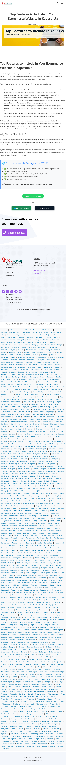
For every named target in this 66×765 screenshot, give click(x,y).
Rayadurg (49, 602)
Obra (56, 526)
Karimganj (13, 419)
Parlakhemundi (37, 545)
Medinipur (24, 476)
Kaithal (3, 414)
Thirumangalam (16, 696)
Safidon (38, 612)
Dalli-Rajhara (5, 377)
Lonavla (35, 439)
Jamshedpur (14, 409)
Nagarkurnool (40, 496)
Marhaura (61, 469)
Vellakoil (4, 731)
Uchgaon (22, 714)
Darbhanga (16, 377)
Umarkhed (4, 719)
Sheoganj (35, 644)
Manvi (20, 469)
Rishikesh (11, 607)
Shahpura (49, 640)
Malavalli (21, 454)
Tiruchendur (6, 704)
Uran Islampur (13, 721)
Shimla (3, 649)
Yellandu (10, 746)
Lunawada (29, 441)
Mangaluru (41, 464)
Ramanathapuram (7, 592)
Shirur (31, 649)
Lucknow (4, 441)
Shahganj (20, 640)
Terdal (11, 692)
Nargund (34, 508)
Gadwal (34, 389)
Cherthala (12, 372)
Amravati (48, 337)
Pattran (59, 550)
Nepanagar (42, 518)
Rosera (3, 610)
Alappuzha (10, 335)
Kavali (38, 422)
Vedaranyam (55, 729)
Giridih (19, 392)
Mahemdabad (29, 449)
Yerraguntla (30, 746)
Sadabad (45, 610)
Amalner (21, 337)
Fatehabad (32, 387)
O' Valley (50, 526)
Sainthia (32, 617)
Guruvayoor (30, 397)
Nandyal (13, 506)
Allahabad (57, 335)
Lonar (29, 439)
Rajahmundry (5, 585)
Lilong (58, 436)
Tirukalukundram (42, 704)
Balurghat (48, 350)
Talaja (61, 682)
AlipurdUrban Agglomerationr (33, 335)
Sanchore (46, 622)
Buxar (40, 367)
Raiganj (60, 580)
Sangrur (55, 625)
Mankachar (50, 466)
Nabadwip (35, 493)
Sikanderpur (12, 657)
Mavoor (33, 474)
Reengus (4, 605)
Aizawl (46, 332)
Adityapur (36, 330)
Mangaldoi (31, 464)
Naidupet (51, 498)
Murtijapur (24, 491)
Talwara (50, 684)
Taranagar (35, 687)
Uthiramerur (5, 724)
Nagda (57, 496)
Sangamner (13, 625)
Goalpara (27, 392)
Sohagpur (18, 667)
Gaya (13, 392)
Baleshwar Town (31, 350)
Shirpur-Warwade (20, 649)
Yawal (3, 746)
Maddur (15, 444)
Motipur (4, 486)
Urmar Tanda (35, 721)
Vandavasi (52, 726)
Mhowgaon (29, 478)
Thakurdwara (27, 692)
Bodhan (57, 365)
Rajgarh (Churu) (13, 587)
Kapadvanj (50, 417)
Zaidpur (44, 746)
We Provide (20, 309)
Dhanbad (32, 379)
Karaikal (5, 419)
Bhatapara (30, 360)
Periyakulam (54, 555)
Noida (26, 523)
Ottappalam (41, 528)
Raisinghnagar (43, 582)
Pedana (41, 553)
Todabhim (51, 709)
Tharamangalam (40, 694)
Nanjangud (29, 506)
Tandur (10, 687)
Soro (34, 669)
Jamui (22, 409)
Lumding (21, 441)
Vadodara (13, 726)
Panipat (45, 540)
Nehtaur (4, 518)
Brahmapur (31, 367)
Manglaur (4, 466)
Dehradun (50, 377)
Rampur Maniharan (26, 595)
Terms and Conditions (13, 297)
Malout (12, 456)
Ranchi (20, 597)
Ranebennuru (29, 597)
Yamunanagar (42, 744)
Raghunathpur (34, 580)
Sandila (54, 622)
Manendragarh (14, 464)
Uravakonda (24, 721)
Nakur (46, 501)
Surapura (21, 679)
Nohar (20, 523)
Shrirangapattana (55, 652)
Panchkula (40, 538)
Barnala (59, 352)
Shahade (58, 637)
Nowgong (13, 526)
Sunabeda (32, 677)
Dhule (27, 382)
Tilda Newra (24, 701)
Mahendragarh (41, 449)
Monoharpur (17, 483)
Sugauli (31, 674)
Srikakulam (5, 672)
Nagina (12, 498)
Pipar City (36, 563)
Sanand (30, 622)
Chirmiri (13, 374)
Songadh (12, 669)
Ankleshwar (11, 342)
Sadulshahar (29, 612)
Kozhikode (4, 431)
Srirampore (43, 672)
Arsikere (52, 342)
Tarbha (51, 687)
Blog (7, 270)
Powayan (44, 568)
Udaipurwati (39, 714)
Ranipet (62, 597)
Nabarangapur (45, 493)
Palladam (34, 535)
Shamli (13, 642)
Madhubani (34, 444)
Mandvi (58, 461)
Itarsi (10, 404)
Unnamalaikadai (47, 719)
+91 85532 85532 (39, 270)
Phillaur (3, 560)
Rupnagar (28, 610)
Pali (10, 535)
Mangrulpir (22, 466)
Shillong (57, 647)
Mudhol (49, 486)
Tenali (37, 689)
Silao (47, 657)
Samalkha (17, 620)
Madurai (5, 446)
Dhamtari (24, 379)
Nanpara (48, 506)
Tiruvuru (17, 709)
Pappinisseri (30, 543)
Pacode (19, 531)
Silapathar (55, 657)
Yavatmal (59, 744)
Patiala (27, 550)
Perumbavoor (27, 558)
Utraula (14, 724)
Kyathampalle (40, 431)
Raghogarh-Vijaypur (7, 580)
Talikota (25, 684)
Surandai (12, 679)
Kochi (21, 426)
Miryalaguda (5, 481)
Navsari (46, 513)
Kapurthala (60, 417)
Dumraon (18, 384)
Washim (19, 744)
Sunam (40, 677)
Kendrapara (58, 422)
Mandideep (33, 461)
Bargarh (26, 352)
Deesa (42, 377)
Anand (29, 340)
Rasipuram (6, 600)
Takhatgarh (47, 682)
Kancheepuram (6, 417)
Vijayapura (4, 734)
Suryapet (18, 682)
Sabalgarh (37, 610)
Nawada (4, 516)
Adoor (50, 330)
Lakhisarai (38, 434)
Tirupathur (14, 706)
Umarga (46, 716)
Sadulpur (20, 612)
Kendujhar (4, 424)
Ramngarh (5, 595)
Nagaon (12, 496)
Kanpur (42, 417)
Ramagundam (44, 590)
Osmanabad (30, 528)
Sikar (42, 657)
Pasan (16, 548)
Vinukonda (59, 734)
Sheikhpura (5, 644)
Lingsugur (11, 439)
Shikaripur (21, 647)
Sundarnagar (59, 677)
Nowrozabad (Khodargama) (28, 526)
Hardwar (32, 399)
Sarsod (18, 630)
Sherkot (4, 647)
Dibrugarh (41, 382)
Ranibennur (53, 597)
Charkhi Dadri (47, 369)
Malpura (20, 456)
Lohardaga (20, 439)
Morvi (52, 483)
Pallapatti (43, 535)
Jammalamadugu (45, 407)
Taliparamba (35, 684)
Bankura (57, 350)
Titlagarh (34, 709)
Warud (12, 744)
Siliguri (10, 659)
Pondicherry (49, 565)
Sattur (20, 632)
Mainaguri (32, 451)
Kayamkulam (47, 422)
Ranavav (13, 597)
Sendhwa (60, 635)
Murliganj (4, 491)
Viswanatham (60, 736)
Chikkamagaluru (31, 372)
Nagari (31, 496)
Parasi (4, 545)
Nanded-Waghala (28, 503)
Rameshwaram (29, 592)
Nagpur (26, 498)
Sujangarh (40, 674)
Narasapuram (58, 506)
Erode (49, 384)
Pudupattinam (35, 570)
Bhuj (29, 365)
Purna (4, 575)
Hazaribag (41, 399)
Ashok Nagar (44, 345)
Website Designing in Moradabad (37, 309)
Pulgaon (54, 570)
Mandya (4, 464)
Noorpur (50, 523)
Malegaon (36, 454)
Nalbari (53, 501)
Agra (18, 332)
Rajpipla (47, 587)
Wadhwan (50, 739)
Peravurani (20, 555)
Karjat (32, 419)
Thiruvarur (30, 699)
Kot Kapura (18, 429)
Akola (59, 332)
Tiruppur (30, 706)
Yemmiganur (20, 746)
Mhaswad (4, 478)
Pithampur (4, 565)
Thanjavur (22, 694)
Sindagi (39, 659)
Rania (45, 597)
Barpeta (4, 355)
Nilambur (27, 521)
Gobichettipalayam (39, 392)
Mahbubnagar (17, 449)
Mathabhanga (50, 471)
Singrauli (4, 662)
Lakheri (20, 434)
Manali (46, 456)
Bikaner (35, 365)
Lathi (45, 436)
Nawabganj (55, 513)
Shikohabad (48, 647)
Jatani (28, 409)
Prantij (51, 568)
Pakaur (58, 531)
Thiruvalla (54, 696)
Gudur (42, 394)
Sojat (32, 667)
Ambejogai (29, 337)
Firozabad (60, 387)
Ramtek (58, 595)
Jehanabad (36, 409)
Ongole (16, 528)
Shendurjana (15, 644)
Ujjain (40, 716)
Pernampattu (16, 558)
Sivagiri (60, 664)
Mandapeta (54, 459)
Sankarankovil (6, 627)
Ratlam (41, 600)
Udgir (47, 714)
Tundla (3, 714)
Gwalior (48, 397)
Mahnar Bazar (7, 451)
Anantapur (37, 340)
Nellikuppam (24, 518)
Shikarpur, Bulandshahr (34, 647)
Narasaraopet (5, 508)
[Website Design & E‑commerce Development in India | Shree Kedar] (7, 3)
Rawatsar (21, 602)
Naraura (15, 508)
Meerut (32, 476)
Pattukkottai (5, 553)
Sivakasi (4, 667)
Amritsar (4, 340)
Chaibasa (57, 367)
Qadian (10, 578)
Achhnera (13, 330)
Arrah (45, 342)
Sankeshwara (24, 627)
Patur (14, 553)
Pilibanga (56, 560)
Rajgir (22, 587)
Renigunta (18, 605)
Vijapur (56, 731)
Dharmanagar (42, 379)
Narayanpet (24, 508)
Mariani (4, 471)
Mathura (61, 471)
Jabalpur (17, 404)
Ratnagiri (49, 600)
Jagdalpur (25, 404)
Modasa (23, 481)
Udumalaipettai (17, 716)
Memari (47, 476)
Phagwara (44, 558)
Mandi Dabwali (22, 461)
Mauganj (15, 474)
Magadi (12, 446)
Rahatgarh (45, 580)
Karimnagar (23, 419)
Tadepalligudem (28, 682)
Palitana (26, 535)
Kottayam (39, 429)
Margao (43, 469)
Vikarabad (24, 734)
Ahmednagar (37, 332)
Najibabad (30, 501)
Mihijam (38, 478)
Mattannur (6, 474)
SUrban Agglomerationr (49, 679)
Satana (40, 630)
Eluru (32, 384)
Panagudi (14, 538)
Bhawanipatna (51, 360)
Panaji (22, 538)
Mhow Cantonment (16, 478)
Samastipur (42, 620)
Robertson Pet (38, 607)
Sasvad (33, 630)
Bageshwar (32, 347)
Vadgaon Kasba (45, 724)
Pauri (26, 553)
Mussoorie (56, 491)
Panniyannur (5, 543)
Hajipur (62, 397)
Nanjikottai (39, 506)
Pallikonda (51, 535)
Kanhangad (26, 417)
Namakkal (17, 503)
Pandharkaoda (59, 538)
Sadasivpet (4, 612)
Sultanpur (14, 677)
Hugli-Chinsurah (29, 402)
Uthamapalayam (57, 721)
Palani (34, 533)
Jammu (55, 407)
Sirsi (11, 664)
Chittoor (21, 374)
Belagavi (35, 355)
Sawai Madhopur (24, 635)
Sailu (25, 617)
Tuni (9, 714)
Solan (38, 667)
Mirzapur (15, 481)
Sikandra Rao (23, 657)
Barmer (51, 352)
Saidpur (12, 617)
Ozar (48, 528)
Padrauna (43, 531)
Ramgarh (52, 592)
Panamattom (30, 538)
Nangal (21, 506)
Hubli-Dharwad (16, 402)
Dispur (3, 384)
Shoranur (24, 652)
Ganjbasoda (5, 392)
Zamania (52, 746)
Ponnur (11, 568)
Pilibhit (3, 563)
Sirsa (61, 662)
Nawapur (23, 516)
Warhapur (50, 741)
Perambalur (10, 555)
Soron (40, 669)
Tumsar (59, 711)
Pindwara (20, 563)
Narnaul (61, 508)
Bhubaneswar (20, 365)
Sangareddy (23, 625)
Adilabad (28, 330)
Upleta (3, 721)
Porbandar (19, 568)
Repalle (41, 605)
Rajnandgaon (38, 587)
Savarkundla (5, 635)
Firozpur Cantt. (15, 389)
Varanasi (20, 729)
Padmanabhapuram (31, 531)
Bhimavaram (38, 362)
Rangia (38, 597)
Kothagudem (29, 429)
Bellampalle (44, 355)
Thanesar (4, 694)
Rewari (3, 607)
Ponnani (58, 565)
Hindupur (50, 399)
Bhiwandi (48, 362)
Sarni (11, 630)
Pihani (42, 560)
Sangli (40, 625)
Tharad (30, 694)
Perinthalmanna (42, 555)
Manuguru (11, 469)
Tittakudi (42, 709)
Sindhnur (55, 659)
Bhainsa (5, 360)
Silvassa (23, 659)
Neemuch (56, 516)
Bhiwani (56, 362)
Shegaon (53, 642)
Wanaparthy (5, 741)
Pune (27, 573)
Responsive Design (10, 90)
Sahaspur (31, 615)
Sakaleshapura (42, 617)
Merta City (55, 476)
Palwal (59, 535)
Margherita (52, 469)
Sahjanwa (4, 617)
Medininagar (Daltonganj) (9, 476)
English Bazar (40, 384)
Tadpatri (38, 682)
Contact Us (37, 273)
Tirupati (22, 706)
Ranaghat (4, 597)
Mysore (26, 493)
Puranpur (55, 573)
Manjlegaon (40, 466)
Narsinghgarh (7, 511)
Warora (4, 744)
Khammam (36, 424)
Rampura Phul (39, 595)
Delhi (8, 379)
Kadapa (35, 412)
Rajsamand (5, 590)
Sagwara (4, 615)
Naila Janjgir (5, 501)
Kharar (62, 424)
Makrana (53, 451)
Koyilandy (55, 429)
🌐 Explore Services (21, 208)
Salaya (57, 617)
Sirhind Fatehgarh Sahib (31, 662)
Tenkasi (43, 689)
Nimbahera (43, 521)
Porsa (28, 568)
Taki (55, 682)
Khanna (45, 424)
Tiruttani (44, 706)
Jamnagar (4, 409)
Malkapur (4, 456)
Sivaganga (52, 664)
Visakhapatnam (40, 736)
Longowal (44, 439)
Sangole (47, 625)
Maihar (24, 451)
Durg (26, 384)
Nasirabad (43, 511)
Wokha (26, 744)
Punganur (35, 573)
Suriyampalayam (6, 682)
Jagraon (43, 404)
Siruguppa (18, 664)
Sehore (52, 635)
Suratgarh (35, 679)
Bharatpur (13, 360)
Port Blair (35, 568)
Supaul (4, 679)
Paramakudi (48, 543)
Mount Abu (12, 486)
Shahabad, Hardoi (32, 637)
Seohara (4, 637)
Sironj (56, 662)
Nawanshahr (13, 516)
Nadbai (62, 493)
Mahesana (52, 449)
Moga (40, 481)
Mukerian (58, 486)
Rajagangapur (55, 582)
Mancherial (23, 459)
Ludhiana (13, 441)
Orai (22, 528)
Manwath (27, 469)
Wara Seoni (24, 741)
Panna (52, 540)
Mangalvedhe (51, 464)
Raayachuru (19, 578)
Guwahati (40, 397)
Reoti (35, 605)
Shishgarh (38, 649)
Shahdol (12, 640)
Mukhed (4, 488)
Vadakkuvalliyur (25, 724)
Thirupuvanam (29, 696)
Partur (52, 545)
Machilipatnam (56, 441)
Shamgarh (4, 642)
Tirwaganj (25, 709)
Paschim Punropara (26, 548)
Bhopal (11, 365)
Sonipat (20, 669)
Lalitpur (26, 436)
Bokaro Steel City (6, 367)
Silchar (3, 659)
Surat (28, 679)
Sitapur (35, 664)
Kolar (45, 426)
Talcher (3, 684)
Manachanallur (36, 456)
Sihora (3, 657)
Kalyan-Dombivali (37, 414)
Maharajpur (52, 446)
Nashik (36, 511)
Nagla (19, 498)
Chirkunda (4, 374)
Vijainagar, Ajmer (46, 731)
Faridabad (4, 387)
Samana (33, 620)
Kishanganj (13, 426)
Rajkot (29, 587)
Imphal (59, 402)
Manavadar (5, 459)
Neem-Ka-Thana (45, 516)
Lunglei (38, 441)
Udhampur (6, 716)
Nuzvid (42, 526)
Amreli (56, 337)
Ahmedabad (27, 332)
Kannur (35, 417)
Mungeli (52, 488)
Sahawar (48, 615)
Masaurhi (41, 471)
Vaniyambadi (5, 729)
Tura (14, 714)
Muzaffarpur (17, 493)
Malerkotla (45, 454)
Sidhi (33, 654)
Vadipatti (55, 724)
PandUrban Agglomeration (31, 540)
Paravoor (12, 545)
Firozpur (5, 389)
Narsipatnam (18, 511)
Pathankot (4, 550)
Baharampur (54, 347)
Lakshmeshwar (49, 434)
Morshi (45, 483)
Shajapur (57, 640)
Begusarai (27, 355)
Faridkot (13, 387)
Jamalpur (34, 407)
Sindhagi (47, 659)
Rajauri (52, 585)
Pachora (4, 531)
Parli (45, 545)
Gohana (4, 394)
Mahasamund (5, 449)
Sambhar (5, 622)
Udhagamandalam (58, 714)
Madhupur (52, 444)
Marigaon (13, 471)
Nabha (55, 493)
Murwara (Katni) (36, 491)
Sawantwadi (36, 635)
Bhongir (4, 365)
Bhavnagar (40, 360)
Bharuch (22, 360)
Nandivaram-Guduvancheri (45, 503)
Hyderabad (40, 402)
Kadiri (42, 412)
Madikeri (62, 444)
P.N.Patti (55, 528)
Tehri (20, 689)
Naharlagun (42, 498)
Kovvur (47, 429)
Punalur (14, 573)
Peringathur (30, 555)
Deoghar (15, 379)
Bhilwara (29, 362)
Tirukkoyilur (54, 704)
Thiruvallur (4, 699)
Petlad (37, 558)
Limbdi (3, 439)
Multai (28, 488)
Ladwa (4, 434)
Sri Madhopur (57, 669)
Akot (2, 335)
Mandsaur (49, 461)
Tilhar (32, 701)
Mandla (41, 461)
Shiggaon (12, 647)
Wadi (57, 739)
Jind (15, 412)
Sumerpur (23, 677)
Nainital (14, 501)
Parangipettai (59, 543)
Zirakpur (61, 746)
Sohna (26, 667)
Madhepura (24, 444)
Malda (29, 454)
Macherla (46, 441)
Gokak (11, 394)
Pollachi (34, 565)
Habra (55, 397)
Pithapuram (15, 565)
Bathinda (18, 355)
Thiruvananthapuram (18, 699)
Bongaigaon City (20, 367)
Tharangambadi (53, 694)
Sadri (12, 612)
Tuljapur (37, 711)
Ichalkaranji (50, 402)
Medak (53, 474)
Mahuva (16, 451)
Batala (11, 355)
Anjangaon (55, 340)
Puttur (3, 578)
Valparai (37, 726)
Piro (60, 563)
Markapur (22, 471)
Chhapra (21, 372)
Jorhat (28, 412)
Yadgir (34, 744)
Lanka (40, 436)
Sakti (50, 617)
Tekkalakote (28, 689)
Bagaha (23, 347)
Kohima (38, 426)
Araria (39, 342)
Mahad (20, 446)
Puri (62, 573)
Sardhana (4, 630)
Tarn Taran (4, 689)
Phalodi (53, 558)
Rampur (14, 595)
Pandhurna (16, 540)
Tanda (3, 687)
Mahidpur (61, 449)
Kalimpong (20, 414)
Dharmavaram (54, 379)
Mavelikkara (24, 474)
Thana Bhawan (51, 692)
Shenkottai (25, 644)
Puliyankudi (5, 573)
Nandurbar (5, 506)
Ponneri (4, 568)
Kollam (59, 426)
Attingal (59, 345)
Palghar (3, 535)
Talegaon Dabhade (15, 684)
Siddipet (27, 654)
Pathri (21, 550)
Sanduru (4, 625)
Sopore (27, 669)
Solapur (45, 667)
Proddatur (13, 570)
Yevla (38, 746)
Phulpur (28, 560)
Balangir (20, 350)
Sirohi (49, 662)
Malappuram (12, 454)
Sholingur (15, 652)
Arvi (14, 345)
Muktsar (12, 488)
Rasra (14, 600)
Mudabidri (22, 486)
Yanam (52, 744)
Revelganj (49, 605)
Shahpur (40, 640)
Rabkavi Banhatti (31, 578)
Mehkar (39, 476)
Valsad (44, 726)
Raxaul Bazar (30, 602)
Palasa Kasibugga (52, 533)
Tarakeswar (26, 687)
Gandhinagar (44, 389)
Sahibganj (56, 615)
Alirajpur (48, 335)
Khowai (4, 426)
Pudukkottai (24, 570)
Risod (19, 607)
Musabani (47, 491)
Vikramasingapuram (36, 734)
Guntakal (56, 394)
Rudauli (10, 610)
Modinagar (31, 481)
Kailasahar (60, 412)
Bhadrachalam (42, 357)
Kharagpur (53, 424)
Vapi (13, 729)
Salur (9, 620)
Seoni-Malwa (19, 637)
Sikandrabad (34, 657)
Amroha (12, 340)
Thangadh (13, 694)
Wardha (42, 741)
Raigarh (3, 582)
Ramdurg (19, 592)
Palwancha (4, 538)
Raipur (18, 582)
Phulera (20, 560)
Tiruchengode (17, 704)
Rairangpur (26, 582)
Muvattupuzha (6, 493)
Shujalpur (4, 654)
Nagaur (50, 496)
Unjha (38, 719)
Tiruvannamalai (55, 706)
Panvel (22, 543)
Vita (3, 739)
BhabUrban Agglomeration (26, 357)
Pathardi (13, 550)
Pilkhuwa (11, 563)
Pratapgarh (60, 568)
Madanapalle (5, 444)
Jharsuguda (61, 409)
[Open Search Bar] (57, 3)
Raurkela (57, 600)
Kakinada (11, 414)
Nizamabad (11, 523)
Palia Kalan (17, 535)
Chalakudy (4, 369)
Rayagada (58, 602)
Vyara (30, 739)
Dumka (10, 384)
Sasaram (26, 630)
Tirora (63, 701)
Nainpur (21, 501)
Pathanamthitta (55, 548)
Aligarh (18, 335)
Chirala (53, 372)
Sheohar (43, 644)
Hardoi (24, 399)
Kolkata (52, 426)
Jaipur (57, 404)
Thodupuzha (41, 699)
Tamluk (58, 684)
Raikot (11, 582)
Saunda (27, 632)
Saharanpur (13, 615)
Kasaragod (59, 419)
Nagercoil (4, 498)
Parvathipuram (6, 548)
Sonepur (4, 669)
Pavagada (33, 553)
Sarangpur (43, 627)
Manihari (31, 466)
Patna (34, 550)
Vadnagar (4, 726)
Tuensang (28, 711)
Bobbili (50, 365)
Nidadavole (17, 521)
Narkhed (53, 508)
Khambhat (27, 424)
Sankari (15, 627)
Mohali (46, 481)
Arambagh (31, 342)
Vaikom (29, 726)
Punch (21, 573)
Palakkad (18, 533)
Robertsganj (27, 607)
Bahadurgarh (42, 347)
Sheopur (51, 644)
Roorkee (55, 607)
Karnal (38, 419)
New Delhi (51, 518)
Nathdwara (53, 511)
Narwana (28, 511)
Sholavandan (5, 652)
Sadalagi (53, 610)
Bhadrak (52, 357)
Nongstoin (41, 523)
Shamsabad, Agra (23, 642)
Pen (2, 555)
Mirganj (58, 478)
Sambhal (61, 620)
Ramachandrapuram (31, 590)
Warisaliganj (60, 741)
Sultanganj (4, 677)
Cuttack (57, 374)
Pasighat (38, 548)
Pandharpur (6, 540)
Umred (23, 719)
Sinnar (12, 662)
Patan (45, 548)
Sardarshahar (53, 627)
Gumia (49, 394)
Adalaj (20, 330)
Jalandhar (4, 407)
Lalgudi (19, 436)
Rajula (13, 590)
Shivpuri (57, 649)
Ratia (34, 600)
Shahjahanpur (30, 640)
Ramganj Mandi (42, 592)
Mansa (3, 469)
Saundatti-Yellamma (38, 632)
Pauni (20, 553)
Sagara (59, 612)
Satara (47, 630)
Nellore (33, 518)
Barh (33, 352)
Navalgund (38, 513)
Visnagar (50, 736)
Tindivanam (40, 701)
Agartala (12, 332)
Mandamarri (44, 459)
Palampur (26, 533)
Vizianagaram (11, 739)
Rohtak (47, 607)
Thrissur (58, 699)
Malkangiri (55, 454)
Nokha (33, 523)
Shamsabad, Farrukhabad (39, 642)
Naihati (59, 498)
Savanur (57, 632)
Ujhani (33, 716)
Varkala (28, 729)
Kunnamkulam (21, 431)
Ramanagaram (57, 590)
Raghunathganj (22, 580)
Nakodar (39, 501)
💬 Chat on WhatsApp (33, 196)
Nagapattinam (22, 496)
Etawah (56, 384)
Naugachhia (5, 513)
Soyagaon (48, 669)
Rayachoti (40, 602)
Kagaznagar (50, 412)
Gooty (18, 394)
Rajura (20, 590)
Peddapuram (50, 553)
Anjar (3, 342)
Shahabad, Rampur (46, 637)
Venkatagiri (20, 731)
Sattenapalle (12, 632)
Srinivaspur (33, 672)
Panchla (48, 538)
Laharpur (12, 434)
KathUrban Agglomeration (18, 422)
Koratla (3, 429)
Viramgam (4, 736)
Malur (27, 456)
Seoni (11, 637)
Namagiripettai (6, 503)
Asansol (27, 345)
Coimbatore (49, 374)
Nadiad (4, 496)
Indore (3, 404)
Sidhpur (40, 654)
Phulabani (12, 560)
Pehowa (60, 553)
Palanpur (42, 533)
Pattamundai (50, 550)
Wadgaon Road (39, 739)
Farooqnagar (22, 387)
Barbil (19, 352)
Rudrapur (19, 610)
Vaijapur (21, 726)
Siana (12, 654)
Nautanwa (28, 513)
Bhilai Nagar (19, 362)
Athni (53, 345)
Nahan (33, 498)
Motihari (59, 483)
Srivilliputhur (23, 674)
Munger (59, 488)
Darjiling (25, 377)
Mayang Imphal (43, 474)
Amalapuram (12, 337)
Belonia (53, 355)
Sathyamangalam (57, 630)
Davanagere (34, 377)
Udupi (27, 716)
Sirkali (43, 662)
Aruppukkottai (6, 345)
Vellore (11, 731)
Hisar (57, 399)
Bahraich (4, 350)
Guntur (3, 397)
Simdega (31, 659)
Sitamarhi (27, 664)
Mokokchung (5, 483)
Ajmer (53, 332)
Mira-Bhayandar (48, 478)
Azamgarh (15, 347)
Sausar (50, 632)
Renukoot (27, 605)
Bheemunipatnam (7, 362)
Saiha (19, 617)
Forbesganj (26, 389)
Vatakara (46, 729)
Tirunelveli (4, 706)
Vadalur (34, 724)
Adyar (57, 330)
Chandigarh (24, 369)
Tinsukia (49, 701)
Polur (41, 565)
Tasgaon (13, 689)
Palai (10, 533)
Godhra (60, 392)
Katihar (31, 422)
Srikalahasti (15, 672)
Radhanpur (42, 578)
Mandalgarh (34, 459)
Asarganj (35, 345)
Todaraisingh (5, 711)
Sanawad (38, 622)
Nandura (59, 503)
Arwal (20, 345)
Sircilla (18, 662)
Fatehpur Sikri (43, 387)
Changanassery (35, 369)
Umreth (30, 719)
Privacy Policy (10, 294)
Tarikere (58, 687)
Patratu (40, 550)
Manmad (59, 466)
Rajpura (54, 587)
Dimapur (50, 382)
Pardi (27, 545)
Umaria (54, 716)
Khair (19, 424)
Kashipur (4, 422)
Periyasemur (5, 558)
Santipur (34, 627)
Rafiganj (60, 578)
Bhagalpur (61, 357)
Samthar (22, 622)
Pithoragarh (25, 565)
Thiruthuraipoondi (42, 696)
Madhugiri (43, 444)
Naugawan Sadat (17, 513)
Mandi (12, 461)
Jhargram (51, 409)
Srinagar (24, 672)
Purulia (39, 575)
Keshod (13, 424)
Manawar (14, 459)
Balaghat (12, 350)
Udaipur (30, 714)
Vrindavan (22, 739)
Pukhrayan (45, 570)
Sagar (52, 612)
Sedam (45, 635)
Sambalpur (52, 620)
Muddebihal (41, 486)
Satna (3, 632)
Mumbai (35, 488)
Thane (61, 692)
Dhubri (20, 382)
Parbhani (20, 545)
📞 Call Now (44, 208)
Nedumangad (33, 516)
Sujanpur (49, 674)
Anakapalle (20, 340)
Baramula (12, 352)
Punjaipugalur (45, 573)
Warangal (34, 741)
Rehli (11, 605)
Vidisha (36, 731)
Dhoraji (13, 382)
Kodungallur (30, 426)
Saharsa (22, 615)
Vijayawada (14, 734)
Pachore (12, 531)
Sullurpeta (57, 674)
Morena (26, 483)
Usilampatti (45, 721)
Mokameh (54, 481)
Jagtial (51, 404)
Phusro (35, 560)
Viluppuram (49, 734)
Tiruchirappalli (29, 704)
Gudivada (34, 394)
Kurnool (31, 431)
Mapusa (35, 469)
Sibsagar (19, 654)
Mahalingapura (30, 446)
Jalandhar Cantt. (15, 407)
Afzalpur (4, 332)
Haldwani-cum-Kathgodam (11, 399)
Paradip (39, 543)
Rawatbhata (11, 602)
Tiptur (56, 701)
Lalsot (33, 436)
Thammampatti (39, 692)
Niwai (58, 521)
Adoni (44, 330)
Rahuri (53, 580)
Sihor (57, 654)
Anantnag (46, 340)
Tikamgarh (13, 701)
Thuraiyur (4, 701)
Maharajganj (41, 446)
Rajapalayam (44, 585)
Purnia (11, 575)
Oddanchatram (6, 528)
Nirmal (52, 521)
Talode (43, 684)
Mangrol (13, 466)
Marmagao (31, 471)
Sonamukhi (54, 667)
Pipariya (43, 563)
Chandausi (14, 369)
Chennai (4, 372)
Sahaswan (39, 615)
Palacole (4, 533)
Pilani (48, 560)
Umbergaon (15, 719)
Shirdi (10, 649)
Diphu (57, 382)
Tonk (21, 711)
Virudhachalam (16, 736)
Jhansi (44, 409)
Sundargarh (49, 677)
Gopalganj (25, 394)
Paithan (51, 531)
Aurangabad (5, 347)
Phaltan (60, 558)
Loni (51, 439)
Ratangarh (21, 600)
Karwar (51, 419)
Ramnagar (61, 592)
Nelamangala (13, 518)
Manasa (53, 456)
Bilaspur (43, 365)
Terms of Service (37, 757)
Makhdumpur (42, 451)
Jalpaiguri (26, 407)
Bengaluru (4, 357)
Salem (3, 620)
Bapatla (3, 352)
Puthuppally (54, 575)
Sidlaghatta (49, 654)
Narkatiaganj (43, 508)
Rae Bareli (52, 578)
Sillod (17, 659)
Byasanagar (48, 367)
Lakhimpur (28, 434)
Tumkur (52, 711)
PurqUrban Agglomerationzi (25, 575)
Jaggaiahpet (34, 404)
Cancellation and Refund (14, 300)
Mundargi (43, 488)
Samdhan (14, 622)
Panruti (14, 543)
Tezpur (18, 692)
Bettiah (13, 357)
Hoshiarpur (5, 402)
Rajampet (34, 585)
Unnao (57, 719)
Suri (61, 679)
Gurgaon (21, 397)
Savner (14, 635)
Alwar (3, 337)
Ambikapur (39, 337)
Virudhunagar (27, 736)
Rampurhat (50, 595)
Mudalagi (31, 486)
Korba (11, 429)
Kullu (12, 431)
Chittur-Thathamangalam (34, 374)
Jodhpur (21, 412)
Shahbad (4, 640)
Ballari (41, 350)
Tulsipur (44, 711)
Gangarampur (55, 389)
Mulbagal (20, 488)
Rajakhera (16, 585)
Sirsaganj (4, 664)
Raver (3, 602)
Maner (23, 464)
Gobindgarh (52, 392)
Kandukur (17, 417)
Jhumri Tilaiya (6, 412)
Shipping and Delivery (13, 302)
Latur (51, 436)
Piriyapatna (52, 563)
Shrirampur (43, 652)
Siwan (11, 667)
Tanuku (17, 687)
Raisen (34, 582)
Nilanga (34, 521)
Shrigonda (33, 652)
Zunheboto (5, 749)
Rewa (57, 605)
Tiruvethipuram (6, 709)
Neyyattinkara (7, 521)
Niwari (3, 523)
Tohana (14, 711)
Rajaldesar (25, 585)
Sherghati (59, 644)
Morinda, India (36, 483)
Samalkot (26, 620)
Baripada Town (42, 352)
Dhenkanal (4, 382)
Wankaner (15, 741)
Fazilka (52, 387)
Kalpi (28, 414)
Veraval (28, 731)
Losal (56, 439)
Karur (44, 419)
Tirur (37, 706)
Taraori (44, 687)
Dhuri (33, 382)
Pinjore (27, 563)
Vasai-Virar (36, 729)
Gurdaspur (12, 397)
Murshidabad (14, 491)
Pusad (46, 575)
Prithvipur (4, 570)
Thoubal (50, 699)
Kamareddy (49, 414)
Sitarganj (43, 664)
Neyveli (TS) (61, 518)
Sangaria (33, 625)
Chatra (56, 369)
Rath (29, 600)
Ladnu (62, 431)
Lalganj (11, 436)
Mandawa (4, 461)
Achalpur (4, 330)
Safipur (45, 612)
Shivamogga (48, 649)
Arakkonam (21, 342)
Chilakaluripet (43, 372)
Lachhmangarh (52, 431)
